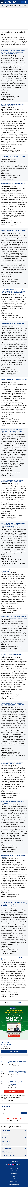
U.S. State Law (6, 1148)
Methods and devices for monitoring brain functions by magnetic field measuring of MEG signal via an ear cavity (13, 52)
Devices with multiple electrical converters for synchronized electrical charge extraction (14, 617)
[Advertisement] (14, 18)
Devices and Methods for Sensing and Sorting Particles (14, 231)
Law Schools (6, 1141)
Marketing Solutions (8, 1155)
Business (4, 1137)
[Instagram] (13, 1164)
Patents (7, 5)
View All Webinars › (14, 1091)
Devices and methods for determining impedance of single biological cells (12, 762)
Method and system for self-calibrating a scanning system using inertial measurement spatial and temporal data (14, 904)
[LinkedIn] (6, 1164)
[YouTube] (8, 1164)
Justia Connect (14, 1168)
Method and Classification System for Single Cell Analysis (13, 802)
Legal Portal (14, 1170)
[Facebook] (11, 1164)
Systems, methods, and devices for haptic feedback (13, 184)
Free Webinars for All (7, 1058)
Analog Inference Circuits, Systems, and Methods (12, 324)
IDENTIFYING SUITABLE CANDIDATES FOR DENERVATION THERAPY (12, 104)
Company (14, 1173)
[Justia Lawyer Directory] (21, 1164)
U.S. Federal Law (7, 1145)
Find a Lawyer (5, 1106)
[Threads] (15, 1164)
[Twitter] (19, 1164)
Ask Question (14, 1051)
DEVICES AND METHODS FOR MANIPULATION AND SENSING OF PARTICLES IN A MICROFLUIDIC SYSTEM (13, 525)
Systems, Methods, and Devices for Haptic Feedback (13, 856)
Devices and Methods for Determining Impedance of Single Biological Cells (12, 480)
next (20, 1003)
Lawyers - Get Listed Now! (14, 1118)
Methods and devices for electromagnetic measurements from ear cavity (13, 157)
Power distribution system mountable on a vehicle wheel (13, 570)
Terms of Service (14, 1178)
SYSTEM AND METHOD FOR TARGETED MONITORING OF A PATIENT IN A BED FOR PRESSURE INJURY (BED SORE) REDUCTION (13, 291)
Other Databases (7, 1152)
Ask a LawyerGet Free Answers (6, 1043)
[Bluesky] (17, 1164)
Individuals (5, 1134)
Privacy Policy (14, 1181)
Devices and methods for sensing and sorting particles (14, 380)
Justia (2, 5)
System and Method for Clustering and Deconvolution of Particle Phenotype (12, 430)
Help (14, 1176)
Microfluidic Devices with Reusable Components (11, 655)
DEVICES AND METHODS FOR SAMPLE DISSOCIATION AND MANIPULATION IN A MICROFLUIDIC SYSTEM (12, 704)
